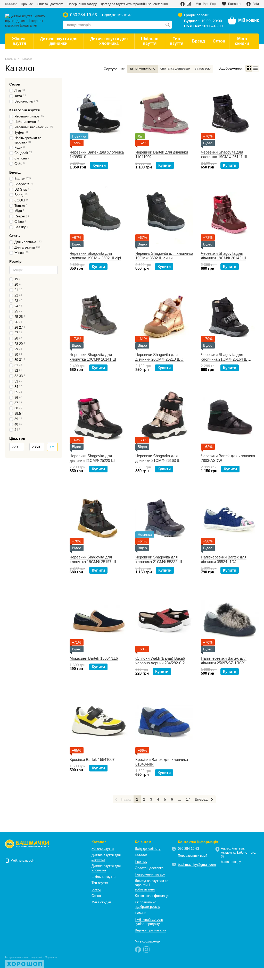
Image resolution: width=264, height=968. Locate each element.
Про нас (27, 4)
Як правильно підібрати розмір (147, 904)
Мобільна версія (22, 860)
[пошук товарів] (167, 25)
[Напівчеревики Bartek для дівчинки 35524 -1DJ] (230, 519)
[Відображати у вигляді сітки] (248, 68)
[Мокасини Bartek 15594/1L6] (99, 620)
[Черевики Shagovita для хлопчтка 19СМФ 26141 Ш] (230, 114)
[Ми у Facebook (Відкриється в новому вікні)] (182, 4)
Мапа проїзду (231, 862)
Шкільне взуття (149, 41)
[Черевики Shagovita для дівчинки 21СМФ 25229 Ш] (99, 417)
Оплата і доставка (50, 4)
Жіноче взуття (19, 41)
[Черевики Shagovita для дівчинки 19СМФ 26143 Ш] (230, 215)
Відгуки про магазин (150, 930)
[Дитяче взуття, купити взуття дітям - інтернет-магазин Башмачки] (27, 844)
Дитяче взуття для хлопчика (109, 41)
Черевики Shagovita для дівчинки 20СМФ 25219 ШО (159, 356)
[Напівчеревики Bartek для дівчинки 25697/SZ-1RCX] (230, 620)
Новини (140, 913)
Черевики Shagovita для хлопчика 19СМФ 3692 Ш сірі (95, 255)
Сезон (219, 41)
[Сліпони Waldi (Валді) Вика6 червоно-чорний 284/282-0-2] (164, 620)
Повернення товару (82, 4)
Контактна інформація (152, 896)
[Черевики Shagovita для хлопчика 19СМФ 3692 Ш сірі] (99, 215)
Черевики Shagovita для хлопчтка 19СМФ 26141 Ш (224, 154)
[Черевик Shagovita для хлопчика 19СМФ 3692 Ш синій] (164, 215)
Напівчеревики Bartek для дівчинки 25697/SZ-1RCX (223, 660)
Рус (205, 3)
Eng (213, 3)
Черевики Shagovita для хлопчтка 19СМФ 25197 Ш (93, 559)
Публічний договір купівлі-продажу (149, 922)
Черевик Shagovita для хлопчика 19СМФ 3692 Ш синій (164, 255)
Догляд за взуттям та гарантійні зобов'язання (134, 4)
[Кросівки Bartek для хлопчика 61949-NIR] (164, 721)
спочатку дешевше (175, 68)
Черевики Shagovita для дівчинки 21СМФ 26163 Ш (157, 458)
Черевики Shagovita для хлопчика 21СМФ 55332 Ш (158, 559)
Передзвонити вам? (116, 15)
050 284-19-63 (83, 15)
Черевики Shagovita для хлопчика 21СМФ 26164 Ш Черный (224, 359)
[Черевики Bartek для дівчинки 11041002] (164, 114)
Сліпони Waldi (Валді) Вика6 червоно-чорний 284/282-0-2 (160, 660)
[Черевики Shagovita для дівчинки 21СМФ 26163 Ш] (164, 417)
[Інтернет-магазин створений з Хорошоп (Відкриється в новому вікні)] (31, 962)
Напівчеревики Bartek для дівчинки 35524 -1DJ (223, 559)
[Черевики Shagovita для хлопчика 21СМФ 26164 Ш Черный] (230, 316)
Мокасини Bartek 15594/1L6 (94, 658)
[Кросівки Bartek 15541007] (99, 721)
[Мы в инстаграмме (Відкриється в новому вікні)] (189, 4)
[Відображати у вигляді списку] (255, 68)
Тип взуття (176, 41)
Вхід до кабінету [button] (148, 849)
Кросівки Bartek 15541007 (92, 759)
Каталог (11, 4)
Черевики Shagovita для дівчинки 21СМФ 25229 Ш (92, 458)
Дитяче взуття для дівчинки (58, 41)
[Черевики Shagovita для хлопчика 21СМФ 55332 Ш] (164, 519)
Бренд (198, 41)
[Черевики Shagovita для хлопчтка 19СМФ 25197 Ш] (99, 519)
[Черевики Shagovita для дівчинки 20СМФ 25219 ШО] (164, 316)
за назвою (203, 68)
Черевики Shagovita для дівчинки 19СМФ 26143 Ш (223, 255)
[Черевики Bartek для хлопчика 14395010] (99, 114)
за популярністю (142, 68)
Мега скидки (242, 41)
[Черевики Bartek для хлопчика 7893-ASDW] (230, 417)
